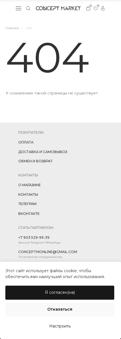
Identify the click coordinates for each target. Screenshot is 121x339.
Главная (12, 28)
